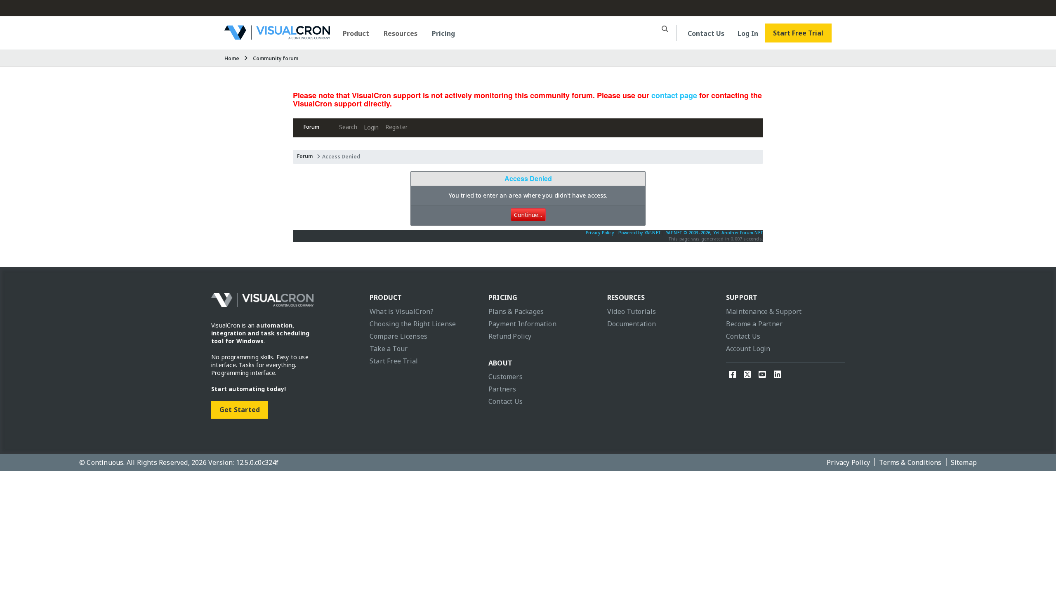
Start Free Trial (798, 33)
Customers (505, 376)
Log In (748, 33)
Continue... (528, 215)
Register (396, 127)
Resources (400, 33)
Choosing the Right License (413, 323)
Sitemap (964, 462)
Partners (502, 389)
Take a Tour (389, 348)
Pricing (443, 33)
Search (348, 127)
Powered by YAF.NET (639, 233)
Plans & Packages (516, 311)
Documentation (631, 323)
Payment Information (522, 323)
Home (231, 58)
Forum (311, 126)
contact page (674, 95)
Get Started (239, 409)
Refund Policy (510, 336)
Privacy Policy (600, 233)
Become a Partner (754, 323)
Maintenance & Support (763, 311)
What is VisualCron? (402, 311)
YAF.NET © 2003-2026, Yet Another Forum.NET (714, 233)
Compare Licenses (398, 336)
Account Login (748, 348)
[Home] (277, 36)
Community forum (275, 58)
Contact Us (706, 33)
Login (371, 127)
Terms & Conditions (910, 462)
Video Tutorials (631, 311)
